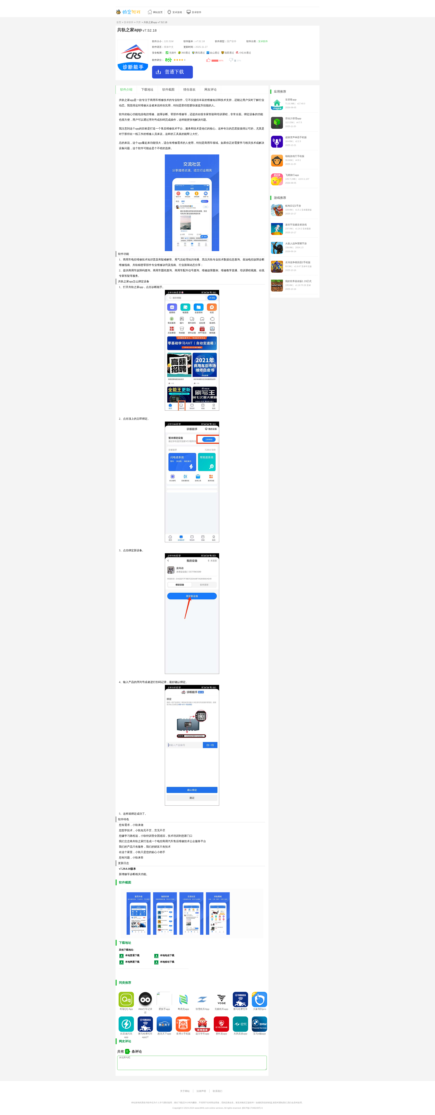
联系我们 (217, 1091)
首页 (118, 22)
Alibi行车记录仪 (145, 1011)
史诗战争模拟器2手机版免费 (297, 262)
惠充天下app (164, 1033)
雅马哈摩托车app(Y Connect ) (145, 1037)
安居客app (291, 99)
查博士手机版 (183, 1033)
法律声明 (201, 1091)
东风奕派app (240, 1033)
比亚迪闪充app (126, 1035)
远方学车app (202, 1033)
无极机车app (221, 1009)
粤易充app (183, 1009)
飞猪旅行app (292, 175)
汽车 (138, 22)
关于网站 (185, 1091)
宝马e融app (259, 1033)
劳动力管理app (293, 118)
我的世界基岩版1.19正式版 (298, 281)
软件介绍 (126, 89)
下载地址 (147, 89)
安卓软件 (128, 22)
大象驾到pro (259, 1009)
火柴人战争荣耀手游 (296, 243)
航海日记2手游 (293, 205)
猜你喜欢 (189, 89)
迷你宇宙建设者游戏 (296, 224)
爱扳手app (164, 1009)
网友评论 (210, 89)
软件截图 (168, 89)
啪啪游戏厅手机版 (294, 156)
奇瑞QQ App (126, 1009)
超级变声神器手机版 (296, 137)
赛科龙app (221, 1033)
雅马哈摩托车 (240, 1009)
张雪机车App (202, 1009)
